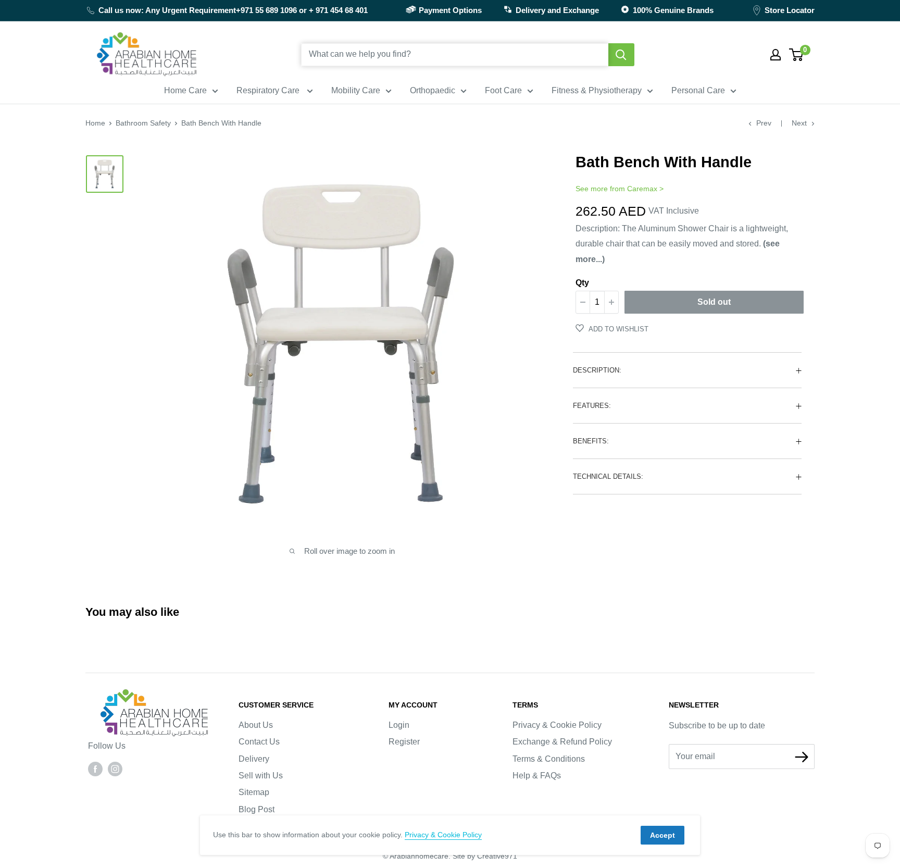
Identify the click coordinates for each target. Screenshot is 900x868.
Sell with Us (261, 775)
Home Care (185, 90)
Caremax (642, 188)
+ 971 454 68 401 (338, 10)
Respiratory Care (269, 90)
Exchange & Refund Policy (562, 741)
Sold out (714, 301)
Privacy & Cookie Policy (557, 725)
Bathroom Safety (143, 123)
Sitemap (254, 792)
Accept (662, 835)
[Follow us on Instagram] (115, 768)
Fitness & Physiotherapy (597, 90)
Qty (582, 282)
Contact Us (259, 741)
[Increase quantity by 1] (611, 302)
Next (799, 123)
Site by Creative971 (485, 856)
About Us (256, 725)
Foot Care (503, 90)
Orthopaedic (432, 90)
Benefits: (591, 441)
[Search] (621, 54)
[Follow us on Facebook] (95, 768)
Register (404, 741)
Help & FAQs (536, 775)
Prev (763, 123)
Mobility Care (355, 90)
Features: (592, 406)
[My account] (775, 54)
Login (399, 725)
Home (95, 123)
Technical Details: (608, 476)
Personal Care (698, 90)
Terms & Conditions (548, 758)
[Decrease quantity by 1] (583, 302)
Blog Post (256, 809)
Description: (597, 370)
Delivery (254, 758)
